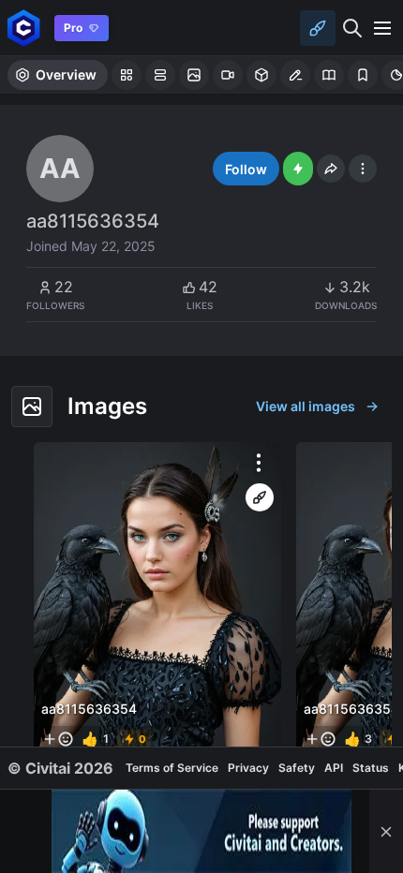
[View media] (157, 601)
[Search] (352, 28)
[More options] (259, 463)
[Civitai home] (24, 28)
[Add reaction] (58, 739)
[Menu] (382, 28)
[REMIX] (260, 497)
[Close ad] (386, 831)
